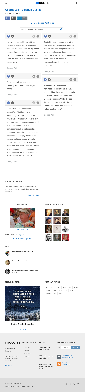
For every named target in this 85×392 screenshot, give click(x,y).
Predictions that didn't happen (22, 251)
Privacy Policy (20, 386)
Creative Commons (22, 229)
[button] (76, 2)
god (70, 287)
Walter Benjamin (34, 195)
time (64, 287)
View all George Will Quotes (42, 23)
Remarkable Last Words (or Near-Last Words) (46, 367)
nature (58, 287)
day (60, 294)
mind (54, 290)
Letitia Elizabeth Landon (22, 324)
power (76, 287)
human (48, 290)
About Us (30, 386)
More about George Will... (23, 239)
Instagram (27, 350)
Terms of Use (9, 386)
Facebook (27, 347)
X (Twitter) (27, 353)
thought (48, 294)
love (52, 287)
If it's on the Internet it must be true (24, 261)
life (47, 287)
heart (71, 290)
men (55, 294)
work (60, 290)
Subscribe (75, 347)
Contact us (8, 365)
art (66, 290)
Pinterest (27, 356)
